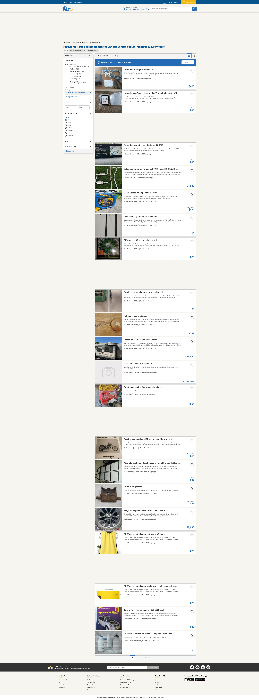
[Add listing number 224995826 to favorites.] (192, 512)
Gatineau (157, 690)
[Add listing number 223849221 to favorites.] (192, 317)
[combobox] (171, 9)
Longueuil (157, 682)
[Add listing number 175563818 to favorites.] (192, 588)
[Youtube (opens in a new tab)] (209, 669)
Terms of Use (91, 690)
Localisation (69, 88)
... (154, 657)
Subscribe (153, 667)
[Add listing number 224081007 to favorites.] (192, 170)
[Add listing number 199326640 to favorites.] (192, 95)
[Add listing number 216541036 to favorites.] (192, 611)
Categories (69, 60)
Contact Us (62, 685)
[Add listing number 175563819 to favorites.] (192, 536)
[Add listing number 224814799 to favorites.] (192, 242)
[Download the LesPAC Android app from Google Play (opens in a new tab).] (200, 681)
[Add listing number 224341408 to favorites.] (192, 294)
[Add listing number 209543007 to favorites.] (192, 147)
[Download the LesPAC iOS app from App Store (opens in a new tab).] (189, 681)
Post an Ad (90, 680)
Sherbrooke (158, 687)
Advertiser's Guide (125, 682)
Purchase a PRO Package (127, 680)
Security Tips (91, 687)
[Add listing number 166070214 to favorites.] (192, 389)
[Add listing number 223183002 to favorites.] (192, 365)
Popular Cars (90, 685)
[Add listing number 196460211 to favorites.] (192, 635)
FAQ (60, 682)
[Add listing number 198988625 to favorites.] (192, 464)
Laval (156, 685)
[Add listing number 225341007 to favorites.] (192, 488)
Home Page (66, 42)
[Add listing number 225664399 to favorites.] (192, 71)
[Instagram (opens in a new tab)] (203, 669)
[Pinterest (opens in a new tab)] (197, 669)
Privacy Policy (62, 687)
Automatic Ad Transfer (126, 685)
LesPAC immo (91, 682)
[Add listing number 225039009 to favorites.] (192, 218)
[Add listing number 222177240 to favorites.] (192, 194)
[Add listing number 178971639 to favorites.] (192, 441)
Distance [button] (106, 56)
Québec (157, 680)
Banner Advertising (125, 687)
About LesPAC (63, 680)
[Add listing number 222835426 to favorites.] (192, 341)
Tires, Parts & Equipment (80, 42)
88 (158, 657)
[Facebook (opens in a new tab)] (192, 669)
